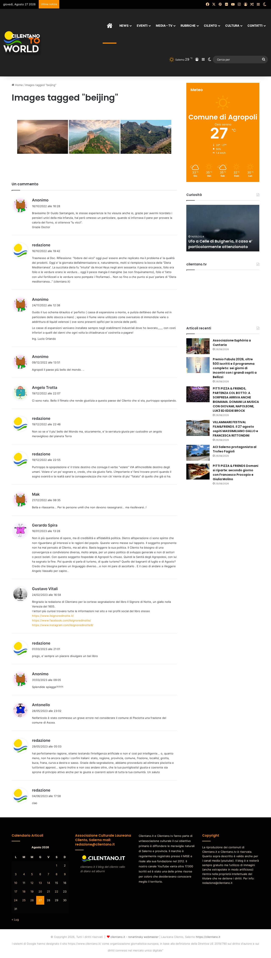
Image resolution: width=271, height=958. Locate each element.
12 (31, 883)
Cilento (210, 25)
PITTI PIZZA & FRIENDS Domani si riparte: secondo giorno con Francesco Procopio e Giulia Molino (235, 472)
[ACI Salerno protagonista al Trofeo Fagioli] (198, 453)
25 (24, 900)
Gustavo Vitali (45, 588)
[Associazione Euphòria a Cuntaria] (198, 346)
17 (15, 891)
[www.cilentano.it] (22, 42)
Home (18, 85)
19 (31, 891)
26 (32, 900)
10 (15, 883)
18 (23, 891)
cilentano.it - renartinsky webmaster (135, 937)
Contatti (255, 25)
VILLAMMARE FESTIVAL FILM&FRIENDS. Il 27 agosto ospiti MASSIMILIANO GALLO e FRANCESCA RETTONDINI (235, 429)
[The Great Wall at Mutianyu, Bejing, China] (42, 137)
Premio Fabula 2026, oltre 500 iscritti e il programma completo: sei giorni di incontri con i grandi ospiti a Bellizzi (235, 368)
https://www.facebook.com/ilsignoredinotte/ (61, 620)
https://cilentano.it (208, 937)
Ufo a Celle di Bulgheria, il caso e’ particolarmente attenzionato (220, 243)
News (124, 25)
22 (56, 891)
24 (15, 900)
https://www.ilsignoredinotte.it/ (53, 615)
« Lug (15, 919)
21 (48, 891)
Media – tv (164, 25)
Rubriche (188, 25)
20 (40, 891)
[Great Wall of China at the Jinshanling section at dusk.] (94, 137)
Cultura (232, 25)
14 (48, 883)
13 (40, 883)
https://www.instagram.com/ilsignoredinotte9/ (62, 625)
